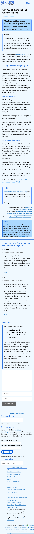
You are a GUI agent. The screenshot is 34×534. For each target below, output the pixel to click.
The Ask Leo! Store (12, 492)
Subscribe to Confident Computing (15, 192)
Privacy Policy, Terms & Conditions (16, 505)
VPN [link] (9, 124)
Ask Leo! (5, 232)
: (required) (11, 445)
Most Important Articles (13, 474)
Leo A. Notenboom (9, 16)
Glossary (9, 479)
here (22, 456)
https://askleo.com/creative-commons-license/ (20, 533)
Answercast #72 (21, 54)
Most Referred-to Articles (14, 472)
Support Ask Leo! (17, 467)
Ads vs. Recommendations (14, 502)
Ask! (8, 469)
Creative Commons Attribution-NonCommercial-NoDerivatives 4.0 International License (15, 527)
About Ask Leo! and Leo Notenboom (17, 498)
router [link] (26, 73)
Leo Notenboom (9, 225)
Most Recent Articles (13, 477)
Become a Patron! (12, 487)
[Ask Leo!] (8, 3)
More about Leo (23, 236)
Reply (5, 272)
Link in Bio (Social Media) (14, 482)
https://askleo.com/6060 (25, 209)
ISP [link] (3, 90)
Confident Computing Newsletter (16, 490)
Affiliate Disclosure (12, 507)
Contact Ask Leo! (11, 500)
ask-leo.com (28, 207)
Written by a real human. (17, 413)
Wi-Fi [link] (25, 109)
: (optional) (9, 440)
